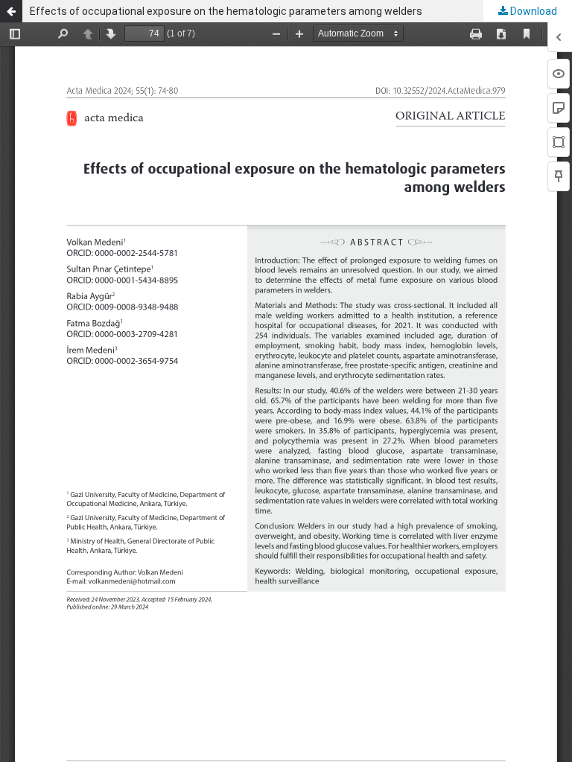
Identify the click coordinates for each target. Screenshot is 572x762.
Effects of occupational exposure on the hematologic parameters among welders (226, 11)
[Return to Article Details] (11, 11)
